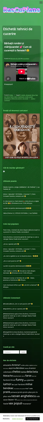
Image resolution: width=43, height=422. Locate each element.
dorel (23, 376)
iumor (7, 384)
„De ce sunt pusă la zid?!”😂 (12, 261)
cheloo (16, 371)
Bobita (27, 368)
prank (26, 97)
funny (12, 97)
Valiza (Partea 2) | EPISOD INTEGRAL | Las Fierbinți (20, 213)
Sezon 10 (12, 399)
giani (25, 380)
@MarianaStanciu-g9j (10, 314)
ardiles (23, 365)
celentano (7, 372)
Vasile (5, 403)
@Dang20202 (7, 332)
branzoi (32, 368)
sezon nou (20, 400)
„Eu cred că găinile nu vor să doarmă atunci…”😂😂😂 (20, 256)
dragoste (28, 95)
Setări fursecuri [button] (17, 419)
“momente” (26, 404)
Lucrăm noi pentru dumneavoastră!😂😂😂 (17, 208)
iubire (16, 97)
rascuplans (26, 58)
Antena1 (16, 364)
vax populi (25, 98)
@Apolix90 (6, 309)
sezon (5, 400)
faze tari (34, 376)
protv (20, 392)
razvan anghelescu (23, 396)
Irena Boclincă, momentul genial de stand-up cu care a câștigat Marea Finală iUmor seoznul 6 (19, 316)
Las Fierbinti (19, 384)
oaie (31, 388)
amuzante (7, 365)
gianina (30, 380)
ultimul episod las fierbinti (30, 400)
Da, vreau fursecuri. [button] (32, 419)
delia (29, 371)
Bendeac (20, 368)
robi (38, 396)
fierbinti (6, 380)
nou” (27, 388)
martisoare (21, 97)
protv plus (27, 392)
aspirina (12, 368)
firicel (13, 380)
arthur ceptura (29, 365)
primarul (14, 392)
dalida (23, 372)
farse (33, 95)
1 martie (22, 95)
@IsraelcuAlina (8, 304)
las (13, 384)
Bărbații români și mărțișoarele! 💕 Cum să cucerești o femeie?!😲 (17, 47)
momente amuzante (19, 388)
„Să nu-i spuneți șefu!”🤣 (11, 244)
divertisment (17, 376)
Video (11, 95)
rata (9, 396)
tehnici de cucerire (16, 98)
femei (8, 97)
